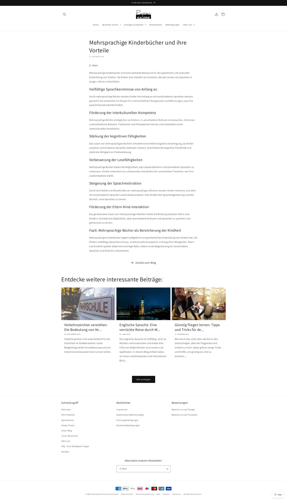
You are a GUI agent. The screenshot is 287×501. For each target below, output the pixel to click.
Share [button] (95, 65)
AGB (158, 494)
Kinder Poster (68, 425)
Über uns (65, 441)
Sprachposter (67, 420)
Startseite (66, 409)
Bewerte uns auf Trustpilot (185, 415)
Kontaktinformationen (192, 494)
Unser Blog (66, 430)
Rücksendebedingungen (128, 425)
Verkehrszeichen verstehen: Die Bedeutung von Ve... (86, 327)
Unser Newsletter (69, 435)
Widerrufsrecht (127, 494)
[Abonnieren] (167, 468)
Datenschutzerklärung (145, 494)
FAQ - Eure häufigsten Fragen (75, 446)
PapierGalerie (97, 494)
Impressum (121, 409)
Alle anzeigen (143, 379)
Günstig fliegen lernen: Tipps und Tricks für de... (197, 327)
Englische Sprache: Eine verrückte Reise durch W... (139, 327)
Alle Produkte (68, 415)
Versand (166, 494)
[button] (64, 14)
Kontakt (65, 451)
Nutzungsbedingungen (127, 420)
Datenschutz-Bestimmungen (130, 415)
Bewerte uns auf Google (183, 409)
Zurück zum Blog (145, 262)
